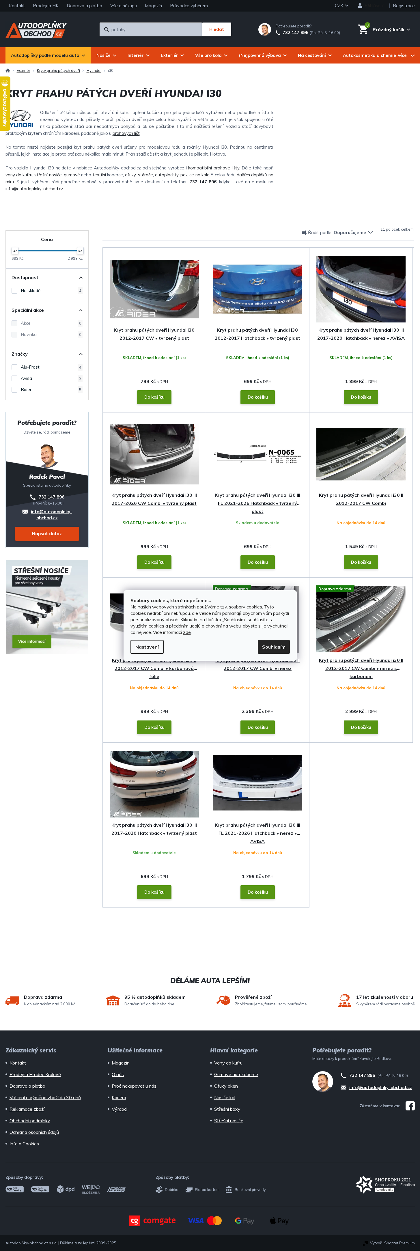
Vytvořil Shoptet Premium (392, 1243)
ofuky (130, 175)
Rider (51, 389)
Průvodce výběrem (189, 5)
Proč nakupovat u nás (134, 1086)
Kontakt (17, 5)
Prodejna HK (46, 5)
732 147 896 (295, 32)
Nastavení (147, 647)
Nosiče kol (224, 1097)
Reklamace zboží (27, 1109)
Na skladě (51, 290)
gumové (72, 175)
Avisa (51, 378)
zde (187, 632)
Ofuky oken (226, 1086)
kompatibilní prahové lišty (213, 168)
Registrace (404, 5)
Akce (51, 323)
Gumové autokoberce (236, 1074)
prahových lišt (126, 133)
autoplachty (166, 175)
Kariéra (119, 1097)
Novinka (51, 334)
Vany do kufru (228, 1063)
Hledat (216, 29)
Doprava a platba (84, 5)
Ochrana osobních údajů (34, 1132)
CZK (339, 5)
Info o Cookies (24, 1144)
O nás (118, 1074)
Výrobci (119, 1109)
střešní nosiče (47, 175)
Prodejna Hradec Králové (35, 1074)
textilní (100, 175)
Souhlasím (273, 647)
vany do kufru (19, 175)
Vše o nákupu (123, 5)
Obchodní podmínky (30, 1120)
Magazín (153, 5)
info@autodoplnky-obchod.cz (34, 188)
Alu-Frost (51, 367)
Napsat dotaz (47, 533)
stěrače (145, 175)
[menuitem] (48, 55)
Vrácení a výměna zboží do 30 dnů (45, 1097)
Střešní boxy (227, 1109)
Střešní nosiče (228, 1120)
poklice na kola (195, 175)
